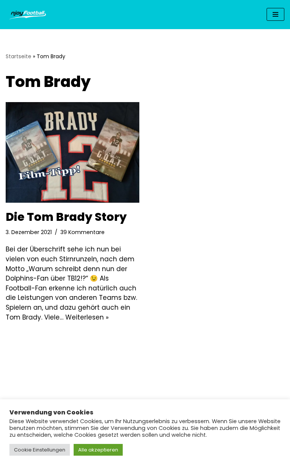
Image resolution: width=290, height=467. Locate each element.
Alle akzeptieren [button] (98, 449)
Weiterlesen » (87, 317)
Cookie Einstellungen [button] (39, 449)
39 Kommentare (82, 232)
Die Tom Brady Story (66, 217)
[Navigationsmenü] (275, 14)
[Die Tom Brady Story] (72, 152)
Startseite (18, 56)
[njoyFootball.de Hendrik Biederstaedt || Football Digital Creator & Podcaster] (28, 14)
